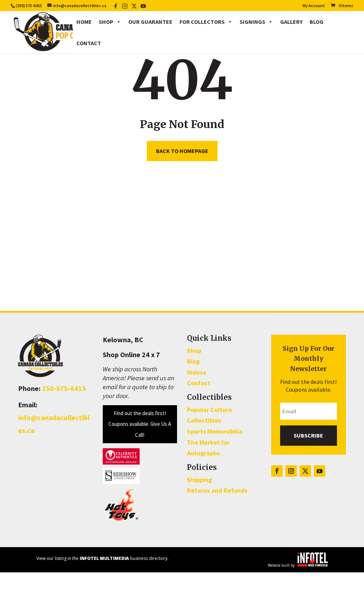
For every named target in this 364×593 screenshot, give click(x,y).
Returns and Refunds (217, 490)
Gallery (291, 21)
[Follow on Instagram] (291, 471)
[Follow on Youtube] (319, 471)
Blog (316, 21)
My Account (314, 6)
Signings (252, 21)
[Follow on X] (305, 471)
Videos (196, 372)
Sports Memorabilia (214, 431)
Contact (88, 43)
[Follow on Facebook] (277, 471)
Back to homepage (182, 150)
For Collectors (202, 21)
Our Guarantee (150, 21)
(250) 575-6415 (29, 5)
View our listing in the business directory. (102, 558)
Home (84, 21)
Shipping (199, 480)
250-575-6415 (64, 388)
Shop (106, 21)
